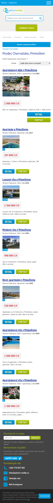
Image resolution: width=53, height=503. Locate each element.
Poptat (39, 120)
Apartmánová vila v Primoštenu (19, 330)
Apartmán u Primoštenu (15, 129)
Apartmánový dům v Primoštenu (19, 70)
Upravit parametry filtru (26, 44)
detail (38, 114)
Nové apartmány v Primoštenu (18, 280)
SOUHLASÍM (44, 496)
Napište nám (11, 458)
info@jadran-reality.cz (19, 473)
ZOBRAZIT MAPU (26, 28)
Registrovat (13, 3)
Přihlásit (4, 3)
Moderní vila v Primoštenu (16, 230)
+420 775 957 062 (17, 468)
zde (28, 499)
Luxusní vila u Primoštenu (16, 179)
